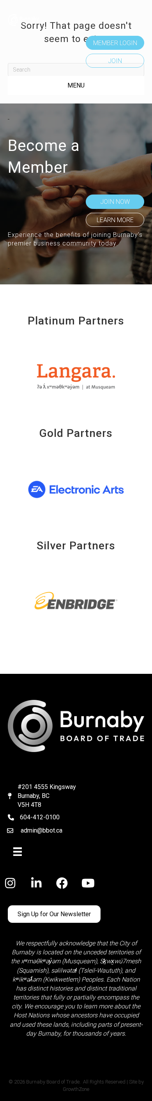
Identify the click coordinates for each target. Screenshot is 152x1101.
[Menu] (17, 851)
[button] (115, 43)
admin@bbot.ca (41, 830)
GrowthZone (76, 1089)
